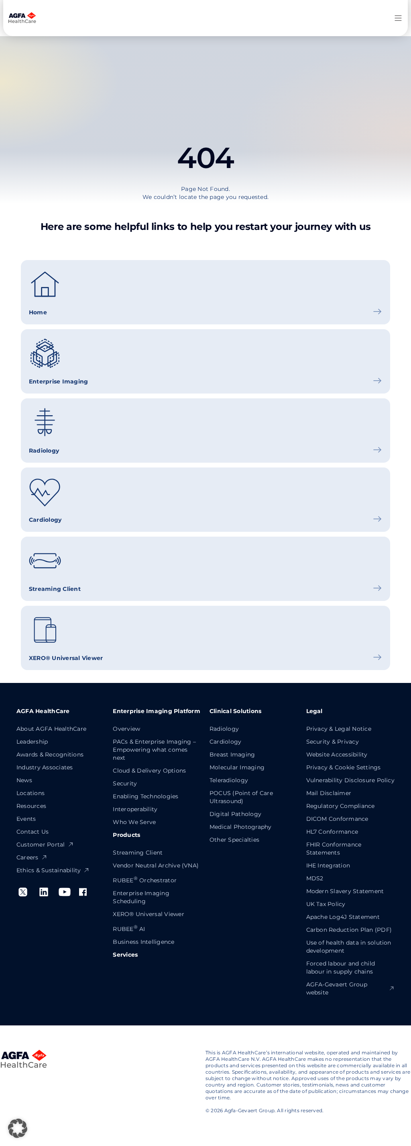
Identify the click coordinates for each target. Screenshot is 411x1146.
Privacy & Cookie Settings (343, 767)
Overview (126, 728)
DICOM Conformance (337, 818)
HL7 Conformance (332, 831)
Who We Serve (134, 822)
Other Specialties (234, 839)
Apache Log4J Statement (343, 916)
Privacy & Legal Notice (338, 728)
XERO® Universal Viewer (148, 914)
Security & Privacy (332, 741)
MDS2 (315, 878)
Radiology (224, 728)
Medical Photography (241, 826)
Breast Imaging (232, 754)
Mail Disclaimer (329, 793)
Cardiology (225, 741)
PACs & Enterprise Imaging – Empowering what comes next (154, 749)
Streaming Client (138, 852)
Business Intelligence (143, 941)
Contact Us (32, 831)
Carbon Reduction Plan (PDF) (349, 929)
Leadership (32, 741)
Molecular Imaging (237, 767)
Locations (30, 793)
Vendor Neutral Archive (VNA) (156, 865)
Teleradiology (229, 780)
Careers (27, 857)
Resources (31, 806)
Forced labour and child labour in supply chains (340, 967)
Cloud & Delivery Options (149, 770)
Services (125, 954)
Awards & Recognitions (49, 754)
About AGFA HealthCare (51, 728)
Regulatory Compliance (340, 806)
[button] (17, 1128)
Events (26, 818)
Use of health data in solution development (348, 946)
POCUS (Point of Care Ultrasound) (241, 797)
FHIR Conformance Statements (334, 848)
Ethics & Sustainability (48, 870)
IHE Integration (328, 865)
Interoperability (135, 809)
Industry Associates (44, 767)
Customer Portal (40, 844)
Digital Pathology (235, 814)
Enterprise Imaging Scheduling (141, 897)
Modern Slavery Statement (345, 891)
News (24, 780)
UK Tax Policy (326, 904)
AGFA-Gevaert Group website (336, 988)
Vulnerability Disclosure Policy (350, 780)
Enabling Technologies (145, 796)
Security (125, 783)
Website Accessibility (337, 754)
